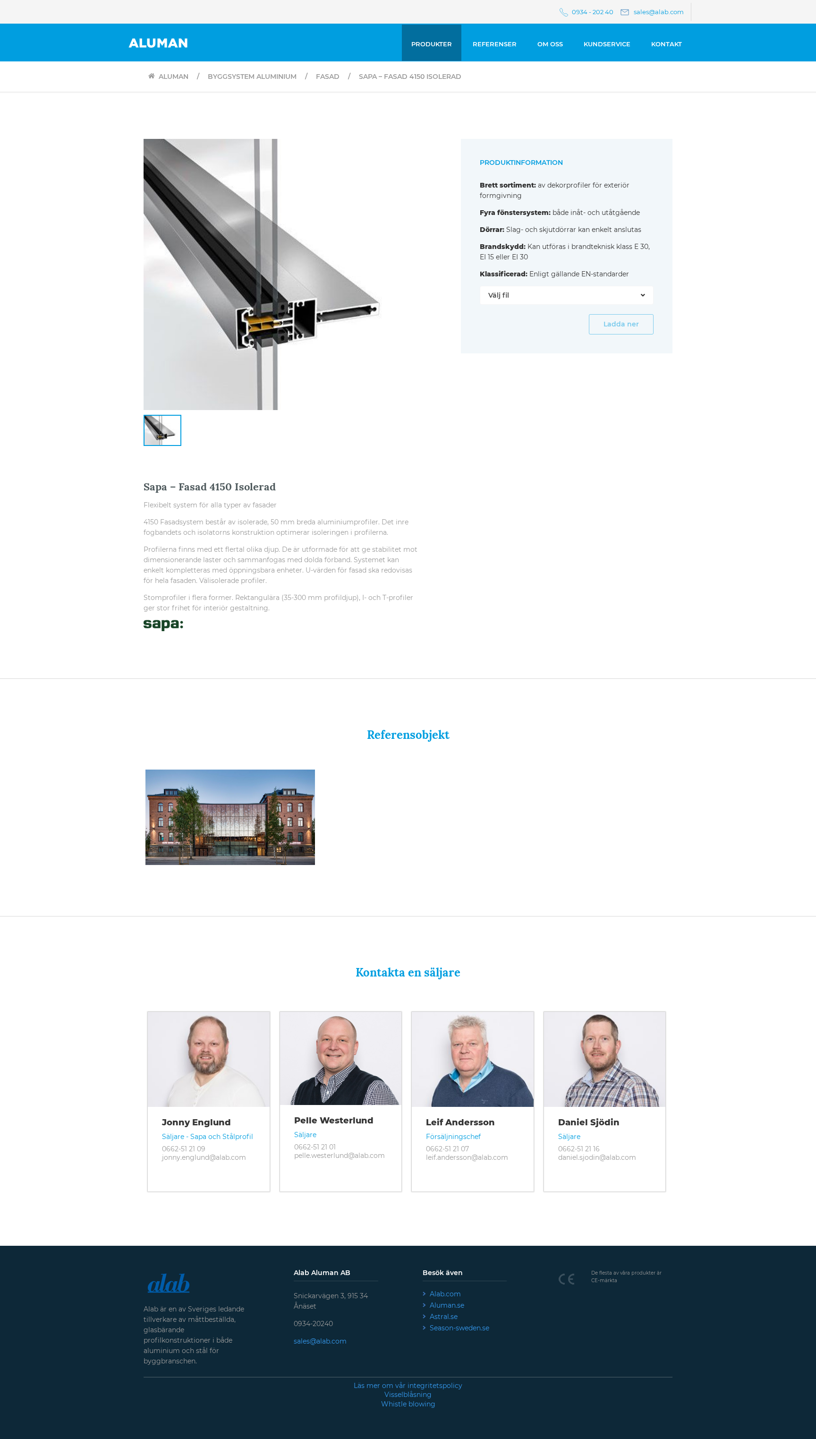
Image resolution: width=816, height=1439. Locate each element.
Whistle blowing (408, 1404)
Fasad (327, 76)
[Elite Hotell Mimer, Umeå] (229, 773)
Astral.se (444, 1316)
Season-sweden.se (459, 1328)
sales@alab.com (320, 1341)
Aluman (171, 76)
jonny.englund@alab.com (204, 1157)
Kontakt (666, 44)
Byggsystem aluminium (251, 76)
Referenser (495, 44)
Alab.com (445, 1294)
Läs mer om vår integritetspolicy (408, 1385)
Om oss (550, 44)
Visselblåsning (408, 1394)
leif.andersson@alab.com (467, 1157)
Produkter (431, 44)
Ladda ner (621, 324)
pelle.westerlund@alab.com (339, 1155)
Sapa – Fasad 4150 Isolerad (409, 76)
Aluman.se (447, 1305)
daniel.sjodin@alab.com (597, 1157)
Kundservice (607, 44)
